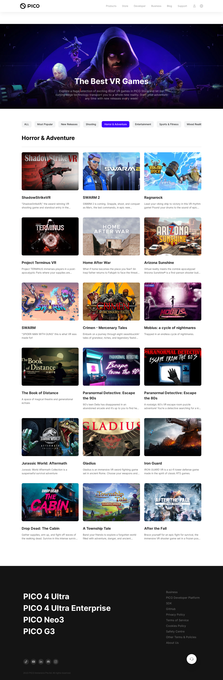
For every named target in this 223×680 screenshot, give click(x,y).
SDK (169, 603)
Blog (169, 5)
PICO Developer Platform (183, 597)
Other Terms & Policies (181, 637)
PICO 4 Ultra (46, 596)
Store (125, 5)
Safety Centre (175, 631)
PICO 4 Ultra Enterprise (67, 608)
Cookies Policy (176, 626)
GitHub (171, 609)
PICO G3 (39, 631)
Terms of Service (177, 620)
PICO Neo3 (43, 619)
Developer (140, 5)
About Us (172, 642)
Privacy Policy (175, 614)
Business (156, 5)
